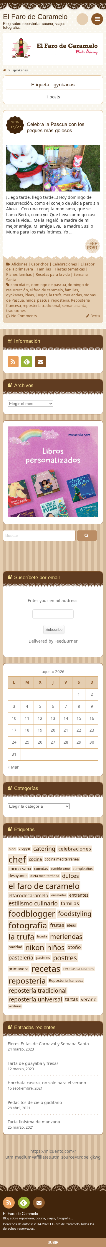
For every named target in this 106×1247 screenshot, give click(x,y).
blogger (24, 849)
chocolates (20, 284)
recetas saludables (78, 969)
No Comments (24, 315)
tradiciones (16, 310)
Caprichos (40, 264)
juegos (41, 295)
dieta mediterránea (44, 876)
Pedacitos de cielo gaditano (35, 1102)
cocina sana (20, 868)
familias (71, 290)
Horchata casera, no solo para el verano (47, 1082)
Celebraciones (64, 264)
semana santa (74, 305)
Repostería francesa (66, 980)
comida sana (60, 868)
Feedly (26, 361)
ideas (29, 295)
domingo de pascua (48, 284)
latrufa (42, 936)
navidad (15, 947)
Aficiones (19, 264)
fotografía (28, 925)
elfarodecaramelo (28, 895)
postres (65, 957)
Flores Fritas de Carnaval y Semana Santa (48, 1043)
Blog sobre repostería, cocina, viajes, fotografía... (38, 1218)
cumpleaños (83, 868)
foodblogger (32, 913)
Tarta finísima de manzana (34, 1122)
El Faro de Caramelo (20, 1214)
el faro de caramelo (46, 290)
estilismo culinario (33, 903)
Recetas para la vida (53, 274)
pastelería (21, 957)
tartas (71, 999)
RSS (13, 361)
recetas (46, 968)
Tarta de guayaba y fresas (33, 1063)
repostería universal (35, 999)
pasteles (43, 957)
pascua (43, 300)
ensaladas (58, 895)
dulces (70, 875)
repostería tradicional (41, 305)
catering (44, 848)
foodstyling (74, 914)
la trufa (55, 295)
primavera (19, 969)
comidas (41, 868)
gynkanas (14, 295)
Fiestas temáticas (70, 269)
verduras (15, 1006)
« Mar (13, 767)
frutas (57, 925)
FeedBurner (66, 641)
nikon (34, 947)
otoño (74, 947)
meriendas (72, 295)
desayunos (18, 875)
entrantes (78, 895)
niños (30, 300)
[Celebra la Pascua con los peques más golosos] (53, 188)
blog (12, 849)
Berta (95, 315)
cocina (35, 859)
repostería (60, 300)
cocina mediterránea (62, 859)
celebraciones (74, 849)
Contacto (40, 361)
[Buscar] (82, 19)
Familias (44, 269)
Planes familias (19, 274)
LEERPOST (92, 246)
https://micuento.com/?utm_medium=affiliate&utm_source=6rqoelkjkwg (53, 1154)
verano (89, 999)
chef (17, 859)
